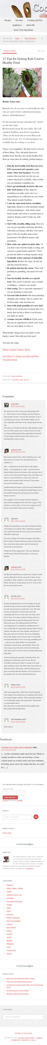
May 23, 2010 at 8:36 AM (18, 721)
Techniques (10, 943)
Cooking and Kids (34, 20)
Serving (9, 937)
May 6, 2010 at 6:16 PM (18, 406)
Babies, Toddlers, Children (15, 888)
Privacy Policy (7, 833)
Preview (5, 800)
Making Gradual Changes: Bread (16, 349)
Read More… (30, 868)
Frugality (9, 904)
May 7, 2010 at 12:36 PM (18, 569)
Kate (13, 404)
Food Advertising (21, 844)
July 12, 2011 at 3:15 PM (8, 749)
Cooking (9, 891)
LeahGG (14, 450)
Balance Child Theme (26, 1038)
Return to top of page (23, 1033)
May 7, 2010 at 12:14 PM (18, 521)
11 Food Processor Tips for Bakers (18, 990)
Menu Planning (17, 376)
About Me (30, 25)
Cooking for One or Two (14, 895)
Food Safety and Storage (14, 901)
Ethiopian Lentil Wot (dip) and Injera (18, 994)
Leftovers (10, 924)
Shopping (9, 940)
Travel (9, 947)
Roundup (9, 934)
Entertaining (10, 898)
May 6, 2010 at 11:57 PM (18, 452)
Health (26, 380)
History (9, 911)
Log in (33, 1040)
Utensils (9, 953)
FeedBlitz (20, 800)
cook (21, 380)
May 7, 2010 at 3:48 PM (18, 598)
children (15, 380)
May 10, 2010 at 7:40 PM (18, 687)
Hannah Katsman (10, 51)
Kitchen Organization (13, 917)
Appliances (17, 25)
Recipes (8, 20)
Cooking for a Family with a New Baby (16, 747)
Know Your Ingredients (23, 29)
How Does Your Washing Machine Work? (20, 981)
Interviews (10, 914)
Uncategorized (11, 950)
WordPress (25, 1040)
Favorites (19, 20)
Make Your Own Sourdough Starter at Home (20, 978)
